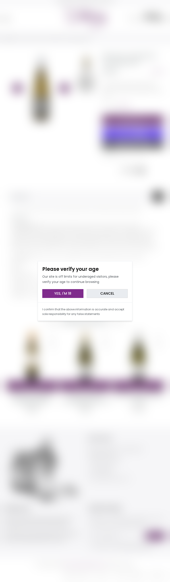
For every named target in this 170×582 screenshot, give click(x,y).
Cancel (107, 293)
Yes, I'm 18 (62, 293)
